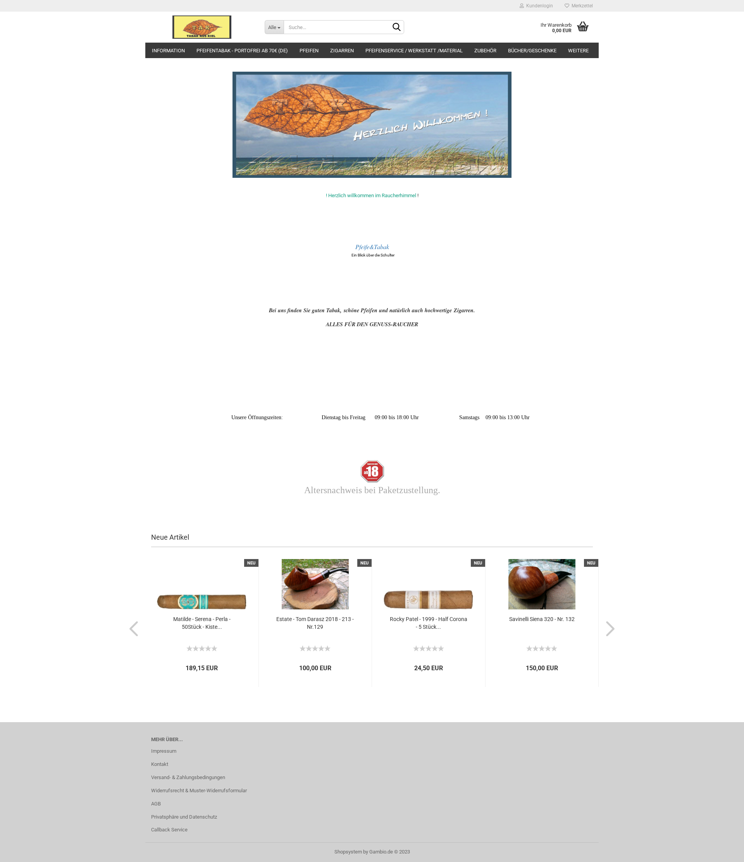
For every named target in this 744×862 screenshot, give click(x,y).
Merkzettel (581, 6)
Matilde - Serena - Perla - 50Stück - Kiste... (202, 623)
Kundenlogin (538, 6)
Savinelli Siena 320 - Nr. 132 (542, 619)
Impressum (163, 751)
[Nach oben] (722, 850)
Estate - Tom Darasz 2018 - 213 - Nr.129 (315, 623)
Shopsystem (348, 852)
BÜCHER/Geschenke (532, 50)
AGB (156, 804)
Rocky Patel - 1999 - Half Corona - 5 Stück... (428, 623)
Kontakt (159, 764)
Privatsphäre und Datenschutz (184, 817)
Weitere (578, 50)
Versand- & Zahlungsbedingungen (188, 777)
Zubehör (485, 50)
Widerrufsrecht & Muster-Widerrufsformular (199, 790)
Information (168, 50)
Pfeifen (309, 50)
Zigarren (342, 50)
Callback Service (169, 830)
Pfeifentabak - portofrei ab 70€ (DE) (242, 50)
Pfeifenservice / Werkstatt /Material (414, 50)
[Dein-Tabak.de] (202, 27)
